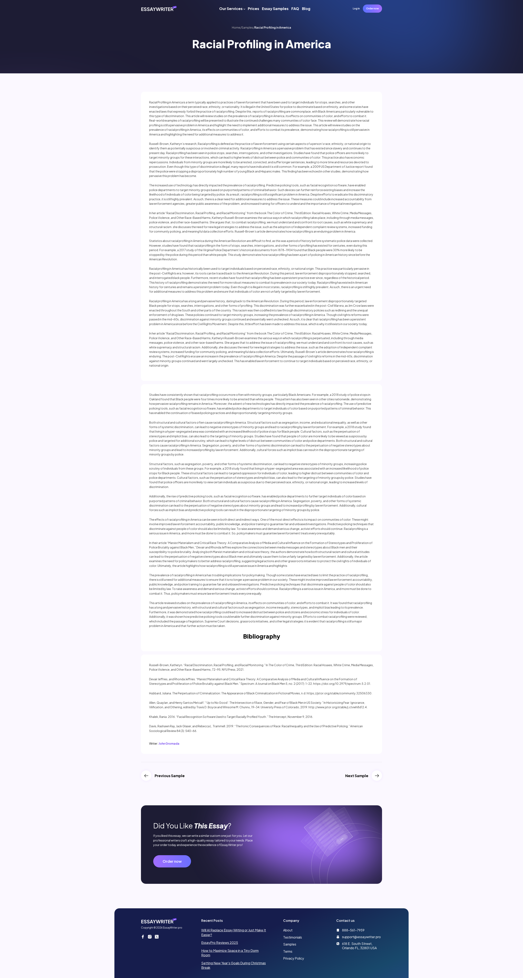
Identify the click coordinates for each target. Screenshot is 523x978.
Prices (253, 8)
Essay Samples (275, 8)
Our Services (231, 8)
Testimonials (292, 937)
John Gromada (169, 743)
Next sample (356, 775)
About (288, 930)
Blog (306, 8)
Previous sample (170, 775)
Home (236, 27)
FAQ (295, 8)
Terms (287, 951)
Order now (372, 8)
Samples (247, 27)
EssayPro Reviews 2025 (219, 942)
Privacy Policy (293, 958)
